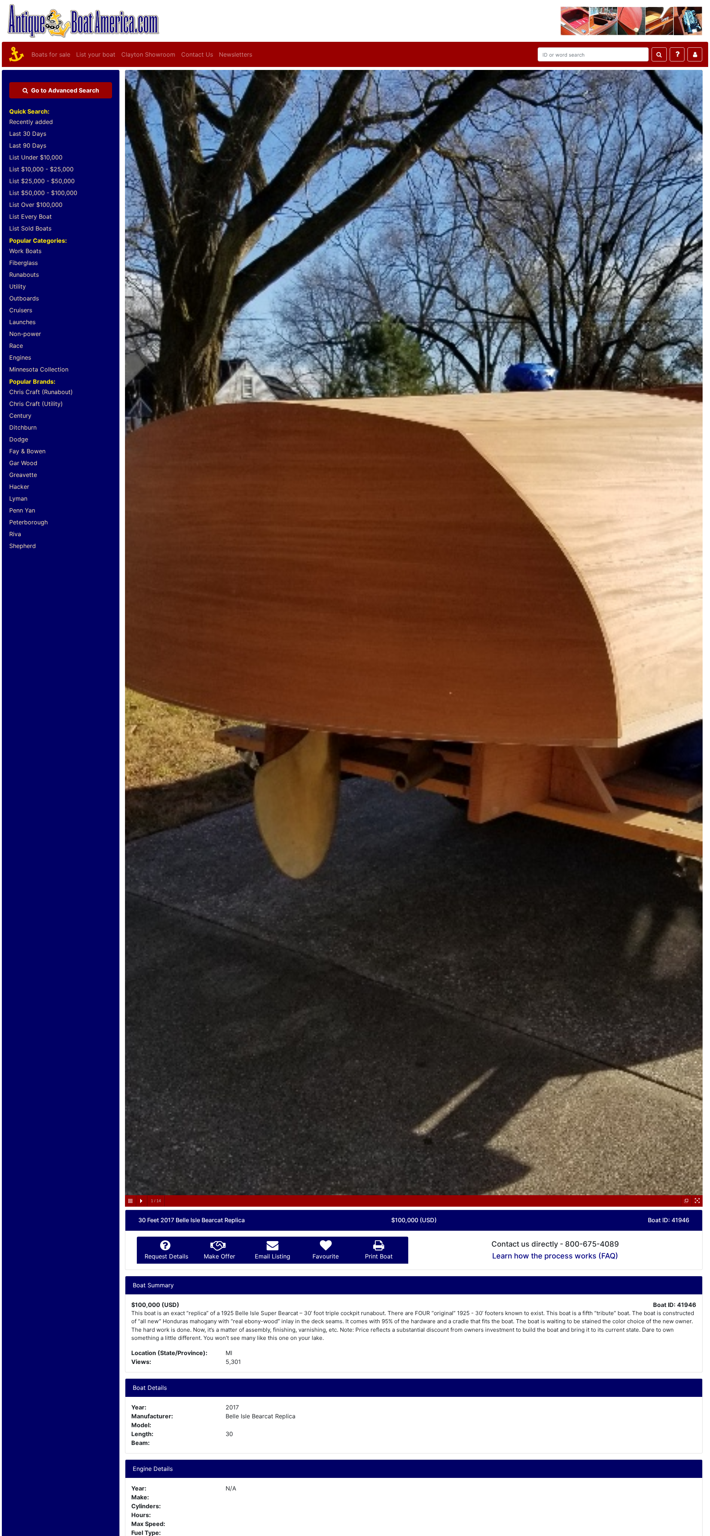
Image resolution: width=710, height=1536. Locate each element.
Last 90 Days (27, 145)
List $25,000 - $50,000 (42, 181)
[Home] (15, 54)
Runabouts (24, 274)
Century (20, 415)
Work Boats (25, 251)
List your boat (95, 54)
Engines (20, 357)
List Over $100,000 (35, 204)
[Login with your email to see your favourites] (694, 54)
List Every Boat (30, 216)
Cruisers (20, 310)
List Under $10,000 (35, 157)
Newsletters (235, 54)
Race (16, 345)
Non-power (25, 333)
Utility (17, 286)
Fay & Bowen (27, 451)
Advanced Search (65, 90)
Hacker (19, 486)
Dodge (18, 439)
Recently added (31, 121)
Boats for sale (50, 54)
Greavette (23, 474)
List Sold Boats (30, 228)
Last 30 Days (27, 133)
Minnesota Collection (38, 369)
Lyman (18, 498)
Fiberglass (23, 262)
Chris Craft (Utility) (36, 403)
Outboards (24, 298)
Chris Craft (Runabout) (41, 392)
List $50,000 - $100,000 (43, 192)
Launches (22, 322)
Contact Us (197, 54)
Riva (15, 534)
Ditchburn (23, 427)
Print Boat (379, 1256)
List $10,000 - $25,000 (41, 169)
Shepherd (22, 545)
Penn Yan (22, 510)
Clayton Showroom (148, 54)
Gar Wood (23, 463)
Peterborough (28, 522)
